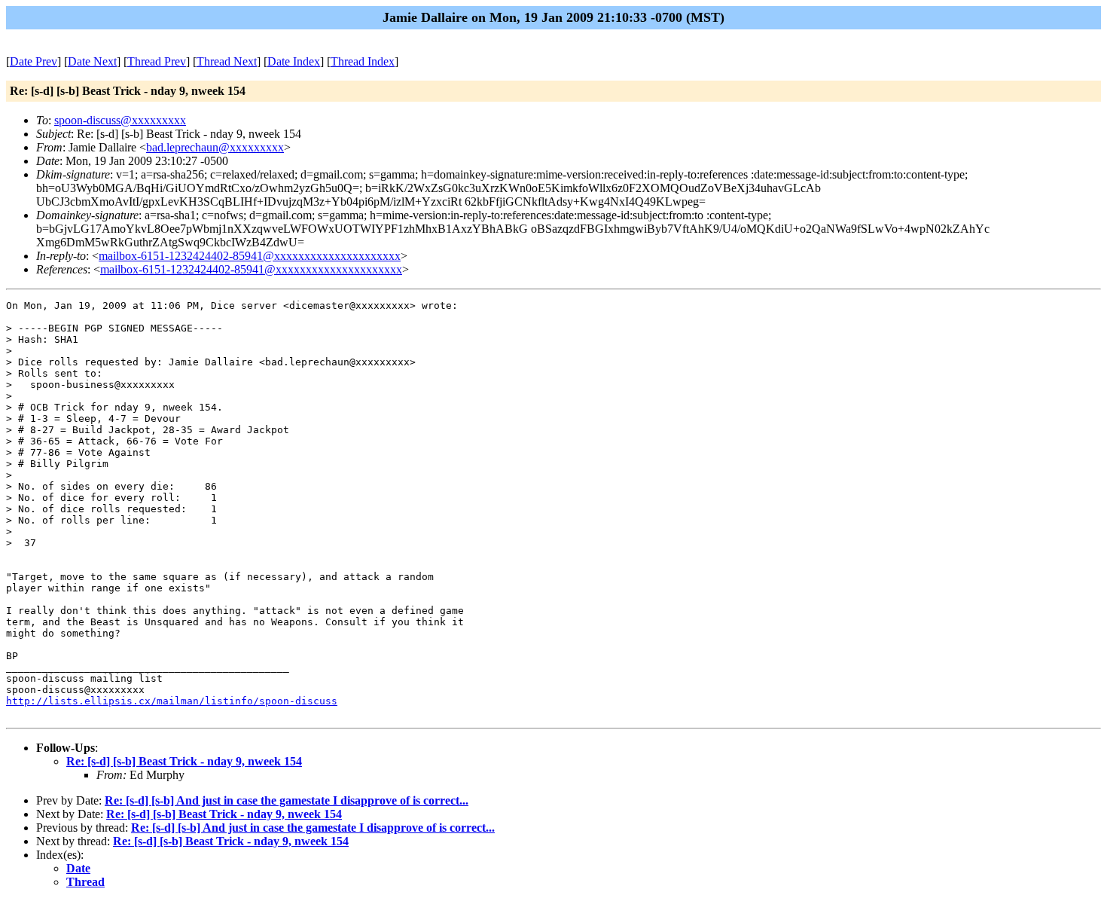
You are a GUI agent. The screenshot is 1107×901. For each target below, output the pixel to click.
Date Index (293, 61)
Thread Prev (156, 61)
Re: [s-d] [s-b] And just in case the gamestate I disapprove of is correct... (286, 800)
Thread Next (227, 61)
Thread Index (363, 61)
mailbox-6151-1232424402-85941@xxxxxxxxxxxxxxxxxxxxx (250, 255)
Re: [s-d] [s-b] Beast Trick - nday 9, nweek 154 (184, 761)
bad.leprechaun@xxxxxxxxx (215, 147)
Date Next (92, 61)
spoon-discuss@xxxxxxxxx (120, 120)
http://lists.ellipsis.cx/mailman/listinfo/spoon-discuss (171, 701)
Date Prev (33, 61)
